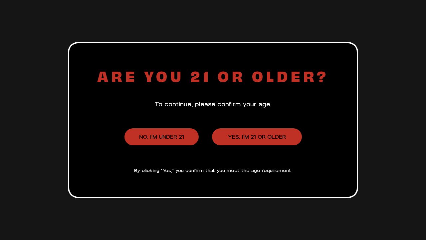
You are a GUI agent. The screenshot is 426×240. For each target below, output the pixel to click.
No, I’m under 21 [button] (161, 137)
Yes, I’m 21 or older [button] (257, 137)
